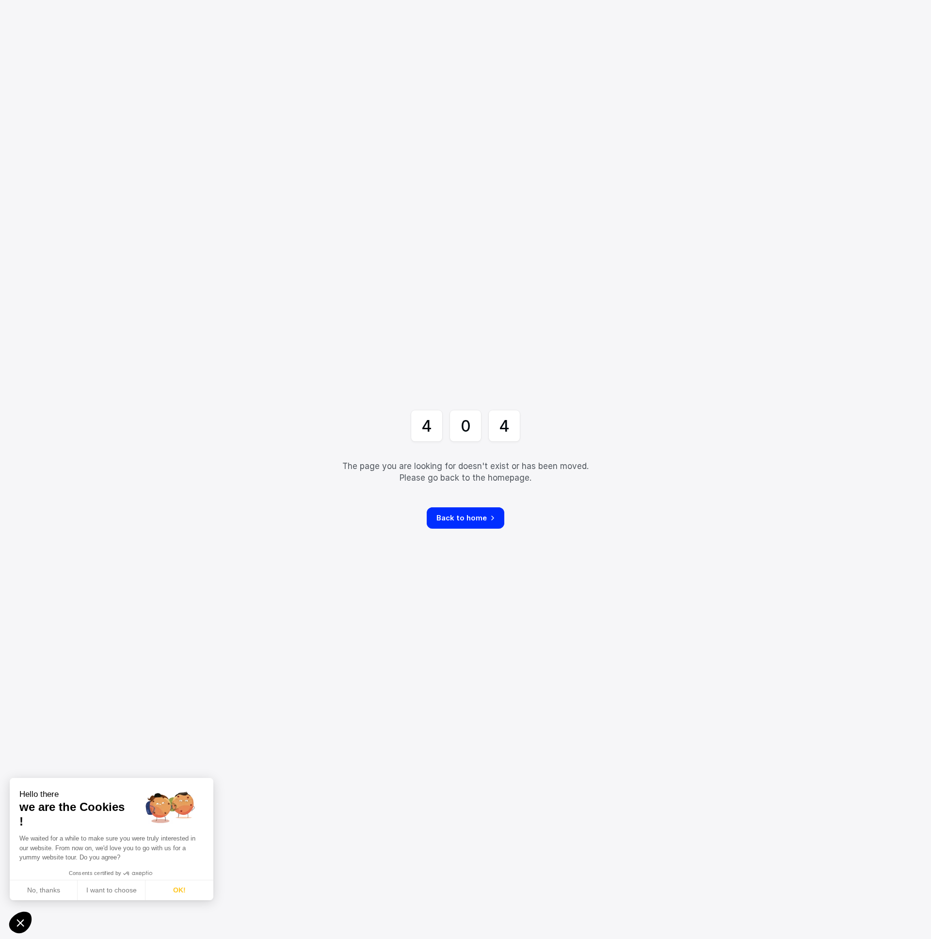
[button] (20, 922)
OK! (179, 890)
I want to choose (111, 890)
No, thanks (43, 890)
